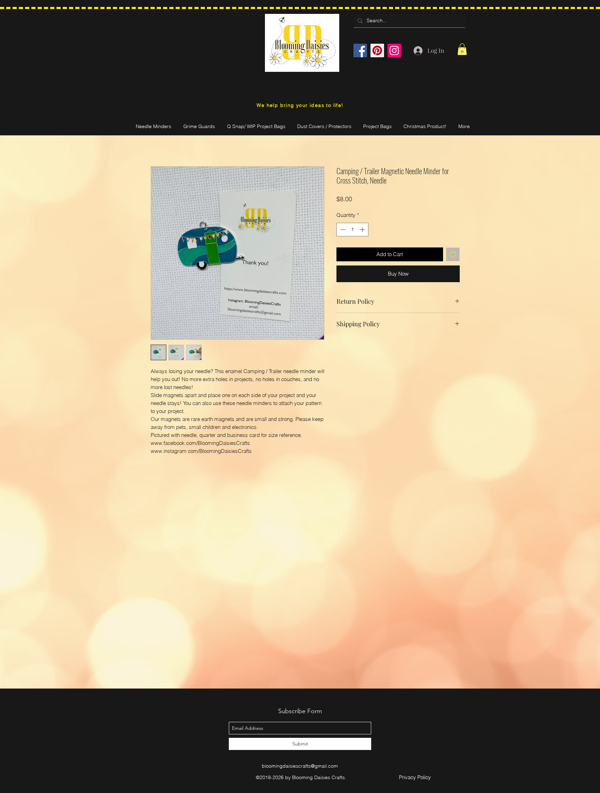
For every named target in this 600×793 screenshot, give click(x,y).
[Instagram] (394, 50)
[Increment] (363, 229)
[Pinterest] (377, 50)
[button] (462, 49)
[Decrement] (342, 229)
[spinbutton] (352, 229)
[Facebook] (360, 50)
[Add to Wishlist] (453, 254)
